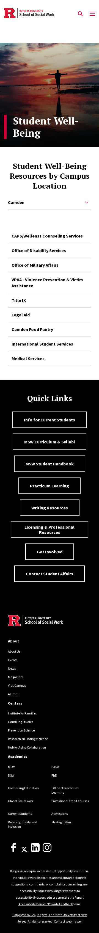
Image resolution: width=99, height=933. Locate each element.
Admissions (59, 813)
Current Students (20, 813)
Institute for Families (22, 713)
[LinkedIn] (35, 851)
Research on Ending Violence (28, 739)
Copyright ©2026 (23, 915)
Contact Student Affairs (49, 573)
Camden (16, 202)
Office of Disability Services (39, 250)
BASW (55, 767)
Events (12, 660)
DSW (11, 775)
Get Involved (49, 551)
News (12, 668)
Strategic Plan (61, 822)
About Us (14, 651)
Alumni (13, 694)
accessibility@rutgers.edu (33, 897)
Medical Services (28, 358)
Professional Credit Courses (70, 801)
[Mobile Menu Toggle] (92, 14)
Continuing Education (23, 788)
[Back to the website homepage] (29, 13)
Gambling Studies (20, 722)
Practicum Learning (49, 485)
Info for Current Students (49, 420)
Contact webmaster (68, 921)
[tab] (49, 202)
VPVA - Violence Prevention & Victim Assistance (47, 282)
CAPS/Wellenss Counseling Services (47, 236)
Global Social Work (21, 801)
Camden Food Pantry (32, 329)
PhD (54, 775)
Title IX (19, 300)
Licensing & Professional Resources (49, 529)
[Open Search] (80, 14)
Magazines (15, 677)
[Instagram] (47, 851)
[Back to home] (45, 621)
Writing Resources (49, 507)
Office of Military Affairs (35, 265)
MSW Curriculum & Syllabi (49, 442)
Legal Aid (21, 315)
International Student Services (42, 344)
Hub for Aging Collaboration (27, 747)
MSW (11, 767)
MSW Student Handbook (50, 463)
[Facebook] (13, 851)
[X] (24, 851)
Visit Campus (17, 685)
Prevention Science (21, 730)
